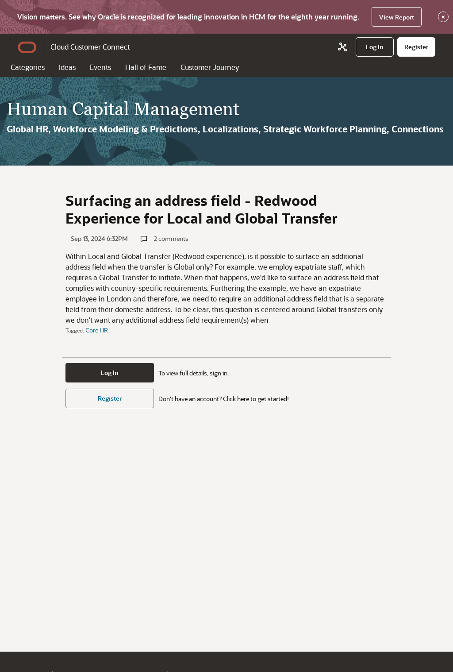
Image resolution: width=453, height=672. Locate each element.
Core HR (96, 330)
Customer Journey (209, 67)
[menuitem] (375, 47)
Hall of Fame (145, 67)
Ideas (67, 67)
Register (110, 398)
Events (100, 67)
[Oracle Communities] (342, 47)
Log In (110, 372)
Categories (28, 67)
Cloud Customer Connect (90, 46)
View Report (396, 17)
